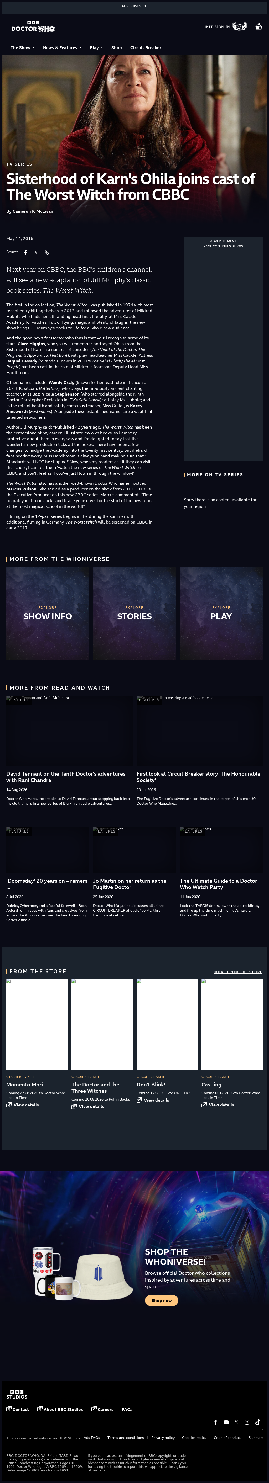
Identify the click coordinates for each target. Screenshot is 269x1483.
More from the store (238, 972)
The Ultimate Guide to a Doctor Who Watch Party (218, 883)
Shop (116, 47)
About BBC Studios (63, 1409)
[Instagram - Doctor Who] (247, 1422)
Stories (134, 616)
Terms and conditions (125, 1437)
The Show (20, 47)
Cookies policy (194, 1437)
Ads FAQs (92, 1437)
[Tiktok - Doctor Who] (257, 1422)
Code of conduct (227, 1437)
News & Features (60, 47)
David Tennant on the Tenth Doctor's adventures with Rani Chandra (65, 776)
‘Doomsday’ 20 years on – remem (46, 881)
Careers (105, 1409)
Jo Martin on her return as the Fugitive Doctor (129, 883)
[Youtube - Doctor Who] (226, 1422)
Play (94, 47)
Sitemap (256, 1437)
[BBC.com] (16, 1397)
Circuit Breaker (145, 47)
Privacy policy (163, 1437)
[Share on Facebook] (25, 252)
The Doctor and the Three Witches (95, 1087)
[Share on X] (36, 252)
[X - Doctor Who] (236, 1422)
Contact (21, 1409)
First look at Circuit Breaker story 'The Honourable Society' (198, 776)
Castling (211, 1084)
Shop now (162, 1300)
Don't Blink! (151, 1084)
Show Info (47, 616)
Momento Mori (24, 1084)
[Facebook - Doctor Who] (215, 1422)
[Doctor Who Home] (33, 26)
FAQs (127, 1409)
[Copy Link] (46, 252)
